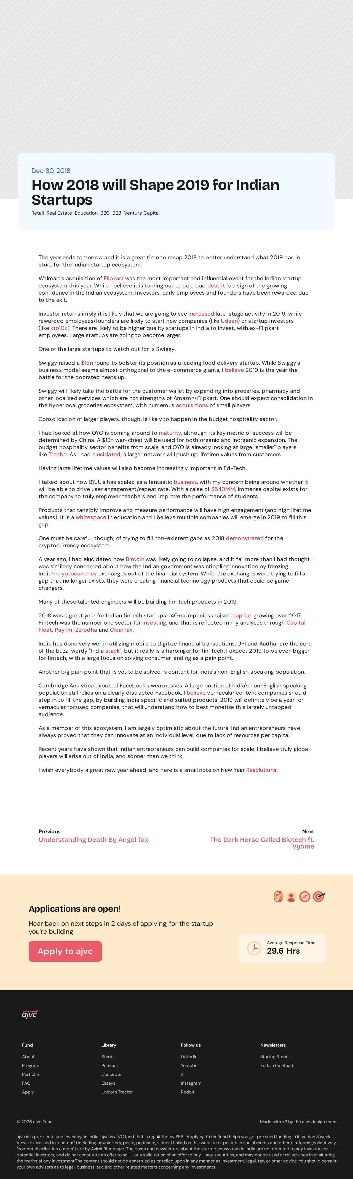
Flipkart (114, 278)
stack (112, 650)
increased (201, 313)
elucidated (106, 454)
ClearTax (121, 629)
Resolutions (261, 769)
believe (234, 370)
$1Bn (87, 362)
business (185, 482)
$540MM (223, 489)
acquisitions (192, 405)
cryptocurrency (76, 573)
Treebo (58, 454)
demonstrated (245, 538)
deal (213, 285)
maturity (170, 432)
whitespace (91, 517)
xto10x (58, 328)
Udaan (229, 320)
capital (241, 615)
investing (154, 622)
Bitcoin (135, 559)
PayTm (64, 629)
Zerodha (86, 629)
